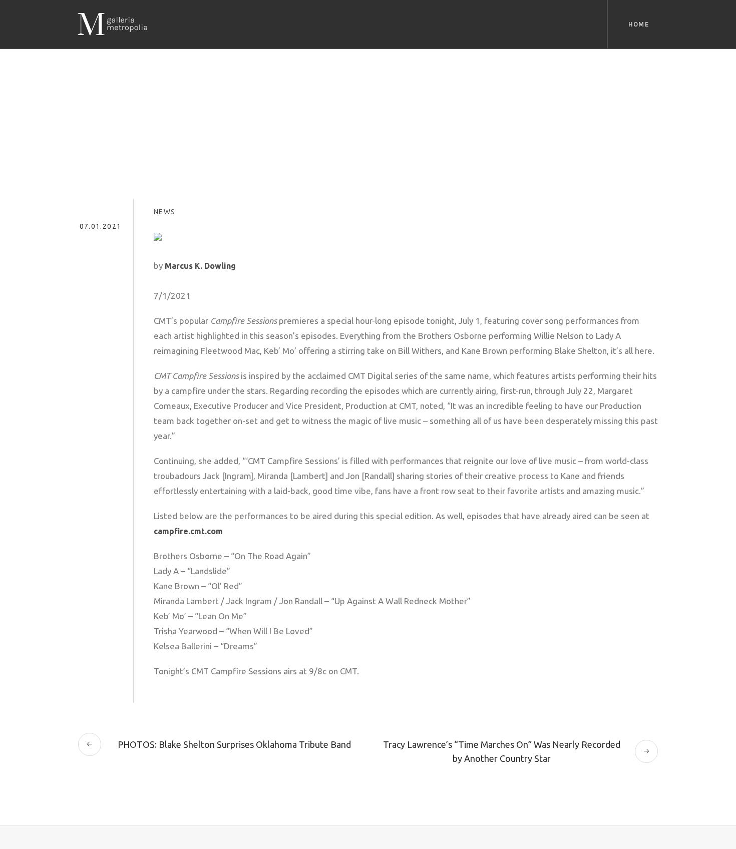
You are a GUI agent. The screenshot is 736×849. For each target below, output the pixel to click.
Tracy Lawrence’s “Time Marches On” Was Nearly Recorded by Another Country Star (501, 751)
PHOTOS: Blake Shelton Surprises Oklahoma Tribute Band (234, 744)
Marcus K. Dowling (200, 265)
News (165, 212)
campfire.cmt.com (188, 531)
